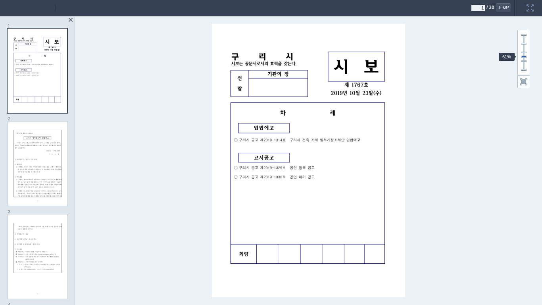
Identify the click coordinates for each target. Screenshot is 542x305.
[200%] (524, 35)
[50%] (524, 61)
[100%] (524, 52)
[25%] (524, 70)
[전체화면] (530, 3)
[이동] (503, 7)
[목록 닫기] (71, 20)
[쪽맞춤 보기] (523, 81)
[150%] (524, 43)
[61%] (524, 57)
